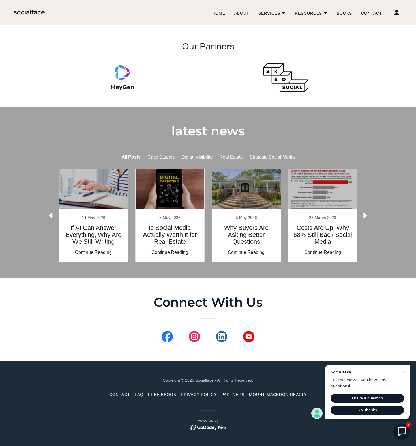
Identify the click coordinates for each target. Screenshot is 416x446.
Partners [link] (233, 394)
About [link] (241, 13)
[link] (29, 12)
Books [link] (344, 13)
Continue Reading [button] (93, 252)
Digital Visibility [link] (197, 157)
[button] (272, 13)
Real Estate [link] (231, 157)
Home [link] (218, 13)
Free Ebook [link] (162, 394)
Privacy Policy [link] (199, 394)
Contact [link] (371, 13)
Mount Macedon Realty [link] (278, 394)
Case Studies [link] (161, 157)
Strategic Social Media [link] (272, 157)
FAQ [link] (139, 394)
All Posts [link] (131, 157)
